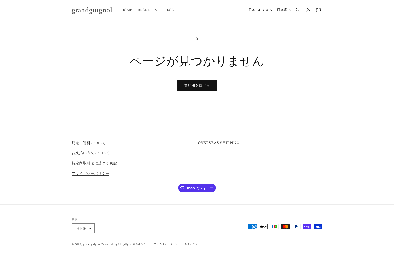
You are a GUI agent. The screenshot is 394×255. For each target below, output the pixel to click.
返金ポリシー (141, 244)
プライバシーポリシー (90, 173)
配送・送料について (89, 143)
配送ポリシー (193, 244)
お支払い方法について (90, 153)
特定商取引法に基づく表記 (94, 163)
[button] (298, 10)
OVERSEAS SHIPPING (218, 143)
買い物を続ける (197, 85)
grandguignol (92, 244)
